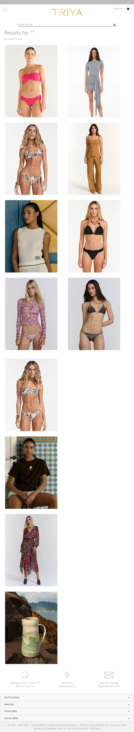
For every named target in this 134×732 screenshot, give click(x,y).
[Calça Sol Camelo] (94, 159)
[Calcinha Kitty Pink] (31, 81)
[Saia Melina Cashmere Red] (31, 550)
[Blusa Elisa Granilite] (31, 314)
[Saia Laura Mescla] (94, 81)
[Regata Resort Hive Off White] (31, 236)
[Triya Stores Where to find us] (67, 673)
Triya (67, 12)
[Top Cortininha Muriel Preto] (94, 236)
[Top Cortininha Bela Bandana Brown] (94, 314)
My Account (119, 9)
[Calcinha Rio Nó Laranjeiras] (31, 159)
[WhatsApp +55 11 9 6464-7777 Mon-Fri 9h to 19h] (25, 673)
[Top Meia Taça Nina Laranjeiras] (31, 395)
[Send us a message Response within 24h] (109, 673)
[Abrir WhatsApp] (125, 723)
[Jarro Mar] (31, 628)
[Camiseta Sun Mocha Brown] (31, 472)
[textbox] (66, 24)
